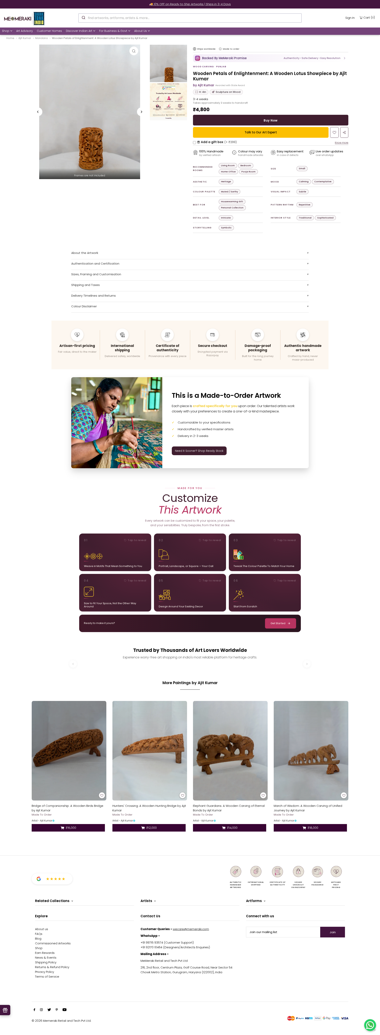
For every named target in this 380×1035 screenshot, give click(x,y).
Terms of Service (47, 976)
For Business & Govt (113, 31)
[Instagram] (41, 1010)
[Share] (344, 132)
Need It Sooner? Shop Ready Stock (199, 451)
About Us (140, 31)
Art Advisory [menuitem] (24, 31)
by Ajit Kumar (203, 85)
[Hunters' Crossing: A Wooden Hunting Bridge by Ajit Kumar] (149, 750)
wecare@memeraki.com (191, 929)
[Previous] (38, 111)
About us (41, 929)
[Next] (141, 111)
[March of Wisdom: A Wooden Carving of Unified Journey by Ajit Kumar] (311, 750)
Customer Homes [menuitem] (49, 31)
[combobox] (190, 18)
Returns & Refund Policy (52, 967)
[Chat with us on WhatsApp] (370, 1025)
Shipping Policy (45, 962)
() (369, 17)
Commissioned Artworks (53, 943)
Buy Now (270, 120)
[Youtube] (64, 1010)
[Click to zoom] (133, 51)
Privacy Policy (44, 972)
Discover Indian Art (79, 31)
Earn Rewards (45, 953)
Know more (341, 142)
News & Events (45, 957)
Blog (38, 938)
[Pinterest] (57, 1010)
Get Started (278, 623)
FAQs (38, 934)
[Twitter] (49, 1010)
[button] (270, 58)
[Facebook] (34, 1010)
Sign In (350, 18)
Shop (5, 31)
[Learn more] (220, 48)
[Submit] (83, 17)
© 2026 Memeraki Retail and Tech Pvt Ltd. (61, 1021)
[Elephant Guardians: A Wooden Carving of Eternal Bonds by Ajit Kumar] (230, 750)
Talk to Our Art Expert (261, 132)
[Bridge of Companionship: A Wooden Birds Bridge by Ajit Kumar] (69, 750)
